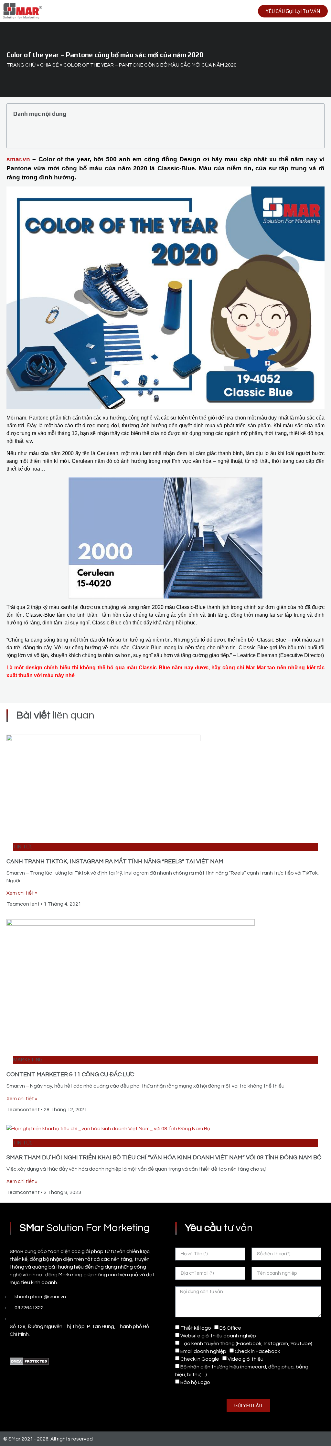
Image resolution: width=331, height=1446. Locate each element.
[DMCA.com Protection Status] (29, 1363)
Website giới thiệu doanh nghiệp (218, 1335)
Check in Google (199, 1359)
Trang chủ (21, 65)
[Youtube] (27, 1348)
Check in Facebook (257, 1351)
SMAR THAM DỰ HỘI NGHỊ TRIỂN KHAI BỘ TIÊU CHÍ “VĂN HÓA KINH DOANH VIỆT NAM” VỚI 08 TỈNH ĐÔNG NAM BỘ (164, 1157)
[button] (235, 11)
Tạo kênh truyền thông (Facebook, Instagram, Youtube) (246, 1343)
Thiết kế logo (195, 1328)
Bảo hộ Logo (195, 1382)
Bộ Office (230, 1328)
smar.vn (18, 159)
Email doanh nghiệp (203, 1351)
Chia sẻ (49, 65)
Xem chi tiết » (21, 893)
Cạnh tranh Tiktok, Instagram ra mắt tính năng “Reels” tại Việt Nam (114, 861)
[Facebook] (13, 1348)
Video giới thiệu (245, 1359)
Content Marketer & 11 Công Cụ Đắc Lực (70, 1074)
